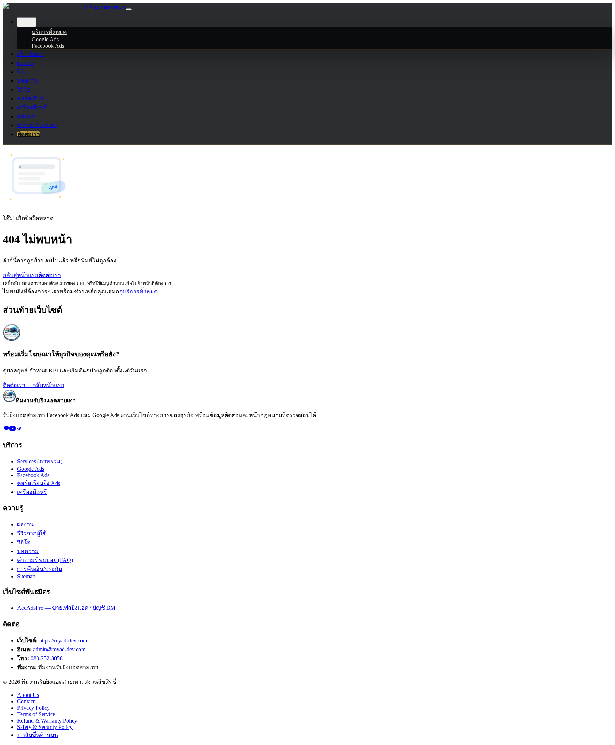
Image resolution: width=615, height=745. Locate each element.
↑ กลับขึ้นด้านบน (37, 735)
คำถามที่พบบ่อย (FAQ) (45, 560)
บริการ (26, 22)
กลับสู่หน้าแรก (20, 275)
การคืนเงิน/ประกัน (39, 569)
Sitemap (26, 576)
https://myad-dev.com (63, 640)
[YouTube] (12, 430)
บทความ (28, 81)
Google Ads (45, 39)
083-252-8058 (47, 658)
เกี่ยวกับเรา (30, 54)
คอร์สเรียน (30, 98)
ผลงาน (25, 63)
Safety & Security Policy (45, 727)
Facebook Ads (48, 46)
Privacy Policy (33, 708)
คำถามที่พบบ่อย (37, 125)
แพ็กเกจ (27, 116)
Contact (26, 701)
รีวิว (22, 72)
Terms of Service (36, 714)
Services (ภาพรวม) (39, 461)
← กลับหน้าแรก (44, 385)
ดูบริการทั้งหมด (138, 291)
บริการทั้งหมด (49, 32)
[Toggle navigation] (129, 9)
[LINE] (6, 430)
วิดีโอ (24, 90)
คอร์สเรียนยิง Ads (38, 483)
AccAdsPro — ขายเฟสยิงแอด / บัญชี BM (66, 608)
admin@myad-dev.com (59, 649)
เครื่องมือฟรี (32, 107)
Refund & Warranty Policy (47, 721)
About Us (28, 695)
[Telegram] (19, 430)
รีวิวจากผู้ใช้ (32, 533)
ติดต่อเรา (28, 134)
